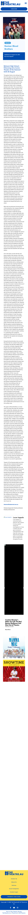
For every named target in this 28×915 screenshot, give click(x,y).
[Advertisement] (14, 698)
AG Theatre (22, 913)
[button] (25, 3)
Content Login (14, 892)
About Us (14, 882)
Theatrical (15, 913)
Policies (14, 885)
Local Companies (14, 888)
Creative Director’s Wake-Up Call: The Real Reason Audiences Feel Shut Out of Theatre (13, 622)
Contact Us (14, 878)
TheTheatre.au (7, 913)
